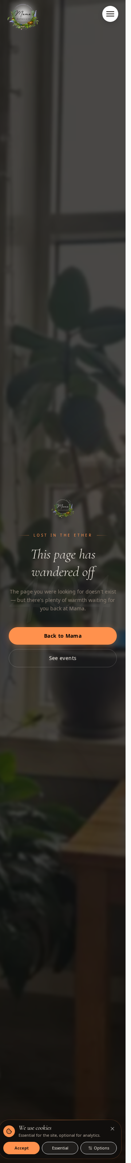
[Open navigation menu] (110, 14)
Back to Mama (63, 635)
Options (101, 1148)
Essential (60, 1148)
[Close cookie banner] (112, 1129)
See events (63, 658)
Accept (22, 1148)
